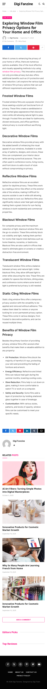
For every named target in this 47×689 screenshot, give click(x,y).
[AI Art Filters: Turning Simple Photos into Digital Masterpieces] (23, 473)
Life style (7, 18)
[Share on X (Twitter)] (21, 47)
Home (10, 672)
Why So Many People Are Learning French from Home (20, 567)
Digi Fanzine (14, 38)
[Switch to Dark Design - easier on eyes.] (39, 4)
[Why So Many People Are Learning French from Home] (23, 550)
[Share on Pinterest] (33, 47)
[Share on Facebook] (8, 47)
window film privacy (11, 71)
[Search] (43, 4)
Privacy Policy (23, 676)
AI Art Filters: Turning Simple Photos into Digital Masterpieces (21, 490)
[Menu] (4, 4)
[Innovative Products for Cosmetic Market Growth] (23, 512)
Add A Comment (23, 620)
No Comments (9, 41)
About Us (19, 672)
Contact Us (31, 672)
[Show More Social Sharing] (42, 47)
